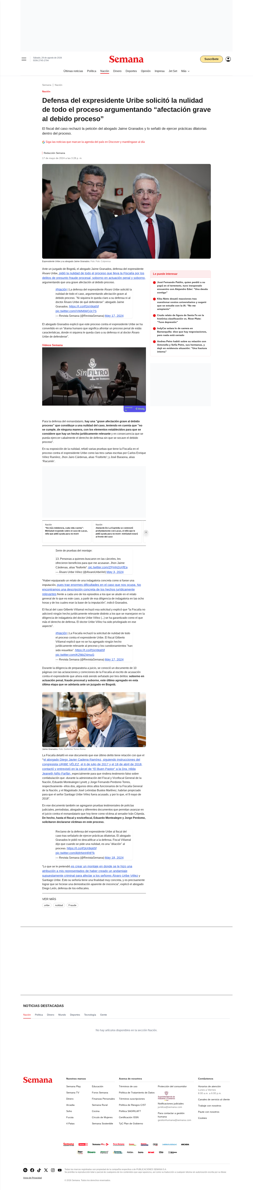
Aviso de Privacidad (36, 1178)
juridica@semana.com (170, 1107)
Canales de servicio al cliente (214, 1099)
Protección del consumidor (172, 1086)
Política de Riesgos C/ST (132, 1105)
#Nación (61, 289)
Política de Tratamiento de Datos (137, 1092)
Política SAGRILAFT (130, 1111)
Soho (69, 1111)
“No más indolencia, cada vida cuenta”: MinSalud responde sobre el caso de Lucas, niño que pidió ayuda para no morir (66, 531)
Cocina (95, 1111)
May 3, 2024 (115, 572)
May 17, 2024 (114, 315)
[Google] (25, 1170)
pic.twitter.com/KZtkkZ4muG (75, 655)
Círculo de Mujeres (102, 1117)
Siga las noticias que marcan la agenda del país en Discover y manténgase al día (95, 141)
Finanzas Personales (103, 1098)
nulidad (59, 905)
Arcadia (70, 1105)
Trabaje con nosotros (209, 1105)
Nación (58, 85)
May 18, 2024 (114, 857)
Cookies (202, 1118)
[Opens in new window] (32, 1170)
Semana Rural (100, 1105)
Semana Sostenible (102, 1123)
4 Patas (70, 1123)
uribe (47, 905)
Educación (97, 1086)
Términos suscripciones (132, 1098)
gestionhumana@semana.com (174, 1120)
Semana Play (73, 1086)
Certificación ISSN (129, 1117)
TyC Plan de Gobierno (131, 1123)
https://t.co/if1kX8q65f (84, 306)
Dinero (69, 1098)
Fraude (72, 905)
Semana (46, 85)
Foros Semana (100, 1092)
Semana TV (72, 1092)
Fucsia (69, 1117)
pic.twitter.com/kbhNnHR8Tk (75, 853)
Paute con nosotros (208, 1111)
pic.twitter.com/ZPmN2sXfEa (108, 567)
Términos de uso (128, 1086)
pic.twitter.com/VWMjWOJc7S (76, 311)
